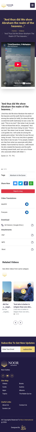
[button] (32, 5)
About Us (5, 405)
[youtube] (7, 376)
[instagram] (12, 376)
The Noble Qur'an (25, 394)
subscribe (27, 349)
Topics (4, 394)
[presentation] (16, 323)
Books (21, 383)
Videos (21, 31)
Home (14, 31)
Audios (21, 387)
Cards (4, 387)
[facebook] (3, 376)
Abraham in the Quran (18, 175)
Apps (4, 390)
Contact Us (23, 405)
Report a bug (18, 191)
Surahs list (6, 408)
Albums (22, 390)
